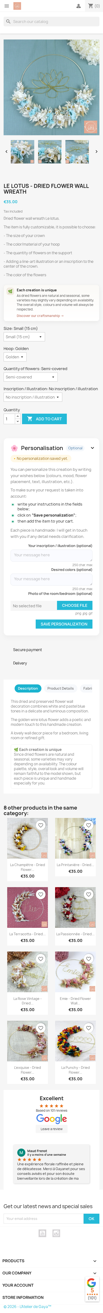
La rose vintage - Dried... (27, 1001)
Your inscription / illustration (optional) (60, 545)
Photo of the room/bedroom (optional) (60, 593)
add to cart (44, 419)
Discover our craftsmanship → (40, 316)
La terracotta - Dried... (27, 934)
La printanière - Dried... (75, 864)
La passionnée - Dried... (75, 934)
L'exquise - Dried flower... (27, 1070)
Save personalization (64, 624)
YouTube (42, 1233)
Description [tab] (28, 688)
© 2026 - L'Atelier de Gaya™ (27, 1306)
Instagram (56, 1233)
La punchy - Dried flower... (75, 1070)
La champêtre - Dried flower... (27, 867)
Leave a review (52, 1129)
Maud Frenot (37, 1151)
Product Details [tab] (60, 688)
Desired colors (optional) (71, 569)
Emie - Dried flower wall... (75, 1001)
